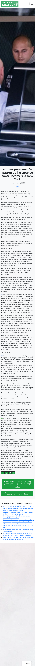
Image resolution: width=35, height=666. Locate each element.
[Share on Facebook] (3, 472)
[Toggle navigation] (31, 3)
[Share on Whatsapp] (6, 472)
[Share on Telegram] (10, 472)
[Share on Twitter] (13, 472)
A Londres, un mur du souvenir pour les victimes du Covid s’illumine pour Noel (17, 494)
